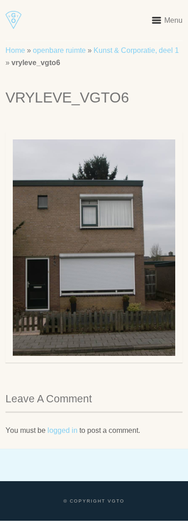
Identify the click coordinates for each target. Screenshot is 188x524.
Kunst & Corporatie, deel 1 (136, 50)
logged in (62, 430)
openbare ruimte (59, 50)
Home (15, 50)
